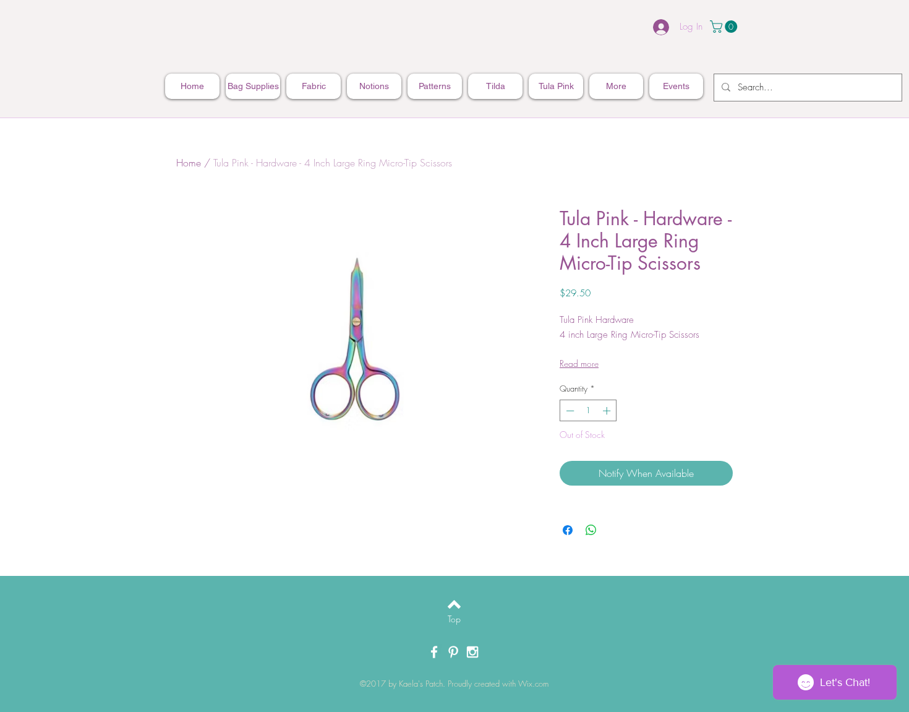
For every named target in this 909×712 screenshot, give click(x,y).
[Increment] (607, 410)
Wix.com (533, 683)
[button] (725, 26)
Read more (579, 363)
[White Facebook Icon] (434, 652)
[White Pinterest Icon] (453, 652)
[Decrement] (568, 410)
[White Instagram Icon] (472, 652)
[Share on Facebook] (567, 530)
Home (188, 162)
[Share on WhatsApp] (591, 530)
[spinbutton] (588, 410)
